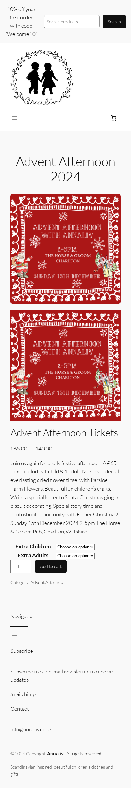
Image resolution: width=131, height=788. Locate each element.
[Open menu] (14, 118)
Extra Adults (33, 555)
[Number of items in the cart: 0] (114, 118)
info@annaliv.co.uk (31, 729)
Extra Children (33, 546)
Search (114, 21)
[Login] (98, 118)
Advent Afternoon (48, 582)
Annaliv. (56, 753)
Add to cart (51, 566)
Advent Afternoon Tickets (64, 432)
